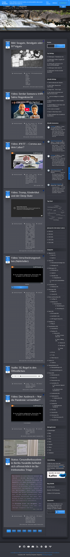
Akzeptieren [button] (63, 2)
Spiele (52, 258)
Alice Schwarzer (31, 123)
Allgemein (50, 253)
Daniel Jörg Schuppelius (18, 73)
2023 (49, 240)
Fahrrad (55, 333)
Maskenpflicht (28, 386)
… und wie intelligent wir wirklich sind (55, 97)
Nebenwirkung (28, 338)
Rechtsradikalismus (29, 240)
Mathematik (54, 396)
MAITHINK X (54, 316)
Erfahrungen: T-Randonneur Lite (56, 57)
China (27, 174)
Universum (53, 415)
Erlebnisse (40, 383)
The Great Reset (29, 347)
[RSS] (37, 547)
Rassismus (33, 237)
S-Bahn (31, 387)
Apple (27, 74)
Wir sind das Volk (29, 248)
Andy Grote (28, 73)
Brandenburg (60, 306)
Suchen (49, 42)
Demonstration (28, 127)
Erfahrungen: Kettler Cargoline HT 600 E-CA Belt (55, 60)
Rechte (27, 131)
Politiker (27, 236)
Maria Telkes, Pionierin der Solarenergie (54, 86)
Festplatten (28, 78)
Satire (49, 311)
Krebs (30, 331)
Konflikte (27, 331)
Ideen (52, 255)
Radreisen (53, 302)
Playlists (53, 331)
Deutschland (29, 430)
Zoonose (27, 183)
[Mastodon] (20, 547)
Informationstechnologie (37, 73)
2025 (49, 234)
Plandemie (30, 341)
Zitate (49, 439)
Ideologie (27, 325)
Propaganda (32, 236)
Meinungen (51, 289)
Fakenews (33, 228)
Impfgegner (32, 325)
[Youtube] (28, 547)
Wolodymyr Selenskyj (33, 134)
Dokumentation (32, 177)
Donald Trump (28, 227)
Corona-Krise (32, 297)
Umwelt (30, 179)
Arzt (32, 295)
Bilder (49, 433)
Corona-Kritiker (34, 126)
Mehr (21, 287)
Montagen (53, 265)
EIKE (30, 312)
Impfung (27, 326)
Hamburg (27, 79)
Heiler (33, 323)
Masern (31, 333)
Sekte (27, 346)
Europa (31, 431)
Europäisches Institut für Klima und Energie (30, 315)
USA (33, 179)
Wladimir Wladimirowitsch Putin (30, 356)
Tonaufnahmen (51, 326)
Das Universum (57, 417)
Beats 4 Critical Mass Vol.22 (54, 112)
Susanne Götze (32, 346)
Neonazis (29, 235)
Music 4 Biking (60, 339)
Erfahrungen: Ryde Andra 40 (55, 68)
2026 (49, 231)
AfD (26, 123)
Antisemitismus (28, 295)
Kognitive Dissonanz (30, 330)
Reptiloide (33, 241)
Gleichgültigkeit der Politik (30, 518)
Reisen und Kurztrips (53, 297)
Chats (49, 450)
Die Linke (34, 127)
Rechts (30, 131)
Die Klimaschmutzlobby (30, 304)
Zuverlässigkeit (28, 84)
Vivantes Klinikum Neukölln (30, 521)
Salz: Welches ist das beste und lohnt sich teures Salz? (55, 93)
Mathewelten (57, 398)
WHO (35, 182)
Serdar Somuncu (33, 133)
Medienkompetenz (30, 334)
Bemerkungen (51, 430)
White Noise (54, 358)
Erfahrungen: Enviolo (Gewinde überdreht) (55, 71)
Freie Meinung (29, 128)
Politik (41, 123)
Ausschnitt (53, 328)
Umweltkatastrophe (30, 348)
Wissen (40, 174)
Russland (30, 132)
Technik (53, 404)
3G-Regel (27, 383)
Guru (31, 322)
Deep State (31, 300)
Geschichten (51, 285)
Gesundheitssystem (30, 516)
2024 (49, 237)
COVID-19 (33, 385)
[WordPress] (41, 547)
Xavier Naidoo (28, 358)
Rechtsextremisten (29, 238)
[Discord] (33, 547)
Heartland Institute (30, 323)
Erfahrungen (51, 268)
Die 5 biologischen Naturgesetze (30, 303)
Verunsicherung (32, 353)
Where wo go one (30, 355)
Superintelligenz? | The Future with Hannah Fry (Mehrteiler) (56, 105)
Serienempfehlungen (56, 370)
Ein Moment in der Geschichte (58, 390)
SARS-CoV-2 (32, 432)
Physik (52, 401)
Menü (64, 7)
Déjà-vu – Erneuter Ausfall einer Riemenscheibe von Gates (58, 128)
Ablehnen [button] (55, 2)
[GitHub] (24, 547)
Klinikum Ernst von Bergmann (30, 519)
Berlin (30, 124)
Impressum (17, 553)
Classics (61, 343)
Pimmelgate (28, 81)
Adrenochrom (28, 224)
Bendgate (27, 76)
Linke (29, 129)
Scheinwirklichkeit (29, 345)
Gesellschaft (40, 224)
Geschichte (53, 383)
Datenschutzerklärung (25, 553)
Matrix (27, 233)
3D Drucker (54, 270)
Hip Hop (61, 346)
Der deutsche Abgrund (59, 385)
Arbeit (49, 261)
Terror (29, 243)
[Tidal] (50, 547)
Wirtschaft (53, 420)
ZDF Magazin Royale (56, 319)
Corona (27, 77)
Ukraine (27, 134)
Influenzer (31, 326)
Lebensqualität (28, 521)
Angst (28, 294)
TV (52, 355)
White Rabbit (32, 247)
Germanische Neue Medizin (30, 320)
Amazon (61, 467)
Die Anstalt (53, 313)
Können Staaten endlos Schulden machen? (55, 101)
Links (32, 129)
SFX (52, 352)
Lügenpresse (30, 332)
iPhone (27, 81)
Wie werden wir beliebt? (54, 109)
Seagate (27, 83)
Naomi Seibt (32, 337)
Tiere (52, 410)
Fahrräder (53, 276)
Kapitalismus (32, 232)
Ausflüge (53, 299)
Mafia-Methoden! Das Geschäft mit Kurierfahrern (56, 115)
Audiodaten (51, 453)
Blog (52, 324)
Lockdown (32, 178)
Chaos (33, 296)
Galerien (50, 444)
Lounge (61, 348)
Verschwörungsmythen (31, 180)
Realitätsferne (32, 343)
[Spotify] (46, 547)
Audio (52, 273)
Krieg (27, 129)
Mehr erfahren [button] (48, 2)
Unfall (52, 363)
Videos (49, 447)
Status (49, 442)
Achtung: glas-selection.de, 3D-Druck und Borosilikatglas (55, 64)
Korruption (35, 128)
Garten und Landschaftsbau (57, 280)
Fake (28, 316)
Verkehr (50, 361)
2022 (49, 242)
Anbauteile (56, 278)
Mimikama (33, 336)
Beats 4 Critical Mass (59, 336)
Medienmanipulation (30, 335)
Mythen (27, 337)
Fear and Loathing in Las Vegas (30, 318)
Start (5, 29)
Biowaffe (30, 296)
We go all (30, 246)
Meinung (35, 129)
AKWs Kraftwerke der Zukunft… (55, 83)
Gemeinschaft (28, 320)
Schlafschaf (28, 242)
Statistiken (50, 322)
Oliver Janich (30, 340)
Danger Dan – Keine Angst (54, 90)
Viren (27, 354)
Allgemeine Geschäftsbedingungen (37, 553)
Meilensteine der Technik (57, 406)
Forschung (33, 318)
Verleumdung (28, 350)
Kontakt (12, 553)
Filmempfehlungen (55, 367)
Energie (53, 378)
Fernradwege (60, 309)
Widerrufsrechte (48, 553)
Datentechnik (54, 375)
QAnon (27, 237)
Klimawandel (32, 328)
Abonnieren (61, 512)
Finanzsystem (54, 380)
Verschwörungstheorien (31, 181)
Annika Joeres (32, 294)
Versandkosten (56, 553)
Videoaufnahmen (52, 365)
